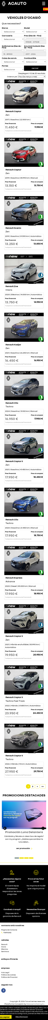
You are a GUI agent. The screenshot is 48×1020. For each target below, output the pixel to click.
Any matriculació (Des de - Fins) (34, 46)
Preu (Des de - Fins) (32, 35)
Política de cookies (8, 975)
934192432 (7, 933)
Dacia (3, 947)
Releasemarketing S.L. (35, 1004)
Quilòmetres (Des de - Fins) (12, 46)
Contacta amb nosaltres (12, 925)
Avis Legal (5, 972)
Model (27, 28)
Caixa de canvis (9, 58)
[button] (16, 858)
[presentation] (5, 829)
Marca (5, 28)
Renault (4, 944)
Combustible (30, 58)
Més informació (22, 1017)
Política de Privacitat (9, 977)
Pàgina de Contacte (9, 930)
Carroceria (7, 35)
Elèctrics (4, 949)
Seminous (5, 951)
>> (42, 786)
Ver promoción (23, 848)
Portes (5, 66)
